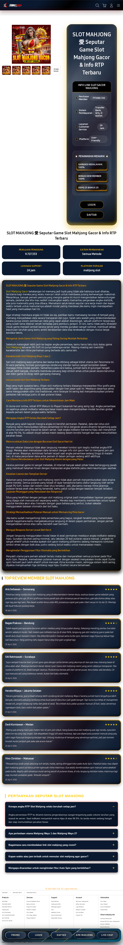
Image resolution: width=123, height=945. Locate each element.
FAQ (52, 909)
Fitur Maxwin (30, 912)
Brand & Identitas (104, 927)
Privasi (19, 942)
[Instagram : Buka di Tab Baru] (117, 942)
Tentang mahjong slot (106, 918)
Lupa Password (80, 907)
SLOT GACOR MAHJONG (8, 915)
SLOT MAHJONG (6, 912)
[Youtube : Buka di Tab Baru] (120, 942)
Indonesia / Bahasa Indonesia (8, 942)
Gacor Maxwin (104, 904)
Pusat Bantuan (55, 901)
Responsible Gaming (56, 918)
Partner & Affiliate (105, 924)
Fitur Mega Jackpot (32, 915)
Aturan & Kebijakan (105, 907)
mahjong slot (5, 909)
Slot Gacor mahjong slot (82, 901)
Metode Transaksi (31, 909)
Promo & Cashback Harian (33, 901)
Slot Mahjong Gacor (17, 291)
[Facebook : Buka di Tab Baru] (110, 942)
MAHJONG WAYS (6, 904)
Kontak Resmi (103, 909)
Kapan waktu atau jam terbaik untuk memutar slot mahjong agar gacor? (48, 856)
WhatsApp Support (56, 907)
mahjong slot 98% (56, 904)
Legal (25, 942)
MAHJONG (5, 901)
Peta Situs (30, 942)
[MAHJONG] (9, 5)
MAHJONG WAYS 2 (7, 907)
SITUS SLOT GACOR (7, 920)
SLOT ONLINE (5, 918)
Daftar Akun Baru (80, 904)
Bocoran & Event (31, 904)
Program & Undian (31, 907)
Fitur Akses (103, 901)
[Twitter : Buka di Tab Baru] (113, 942)
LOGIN (92, 204)
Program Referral (31, 918)
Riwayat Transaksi (80, 909)
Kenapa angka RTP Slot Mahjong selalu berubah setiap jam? (42, 806)
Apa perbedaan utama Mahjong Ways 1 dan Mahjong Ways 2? (42, 833)
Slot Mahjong (13, 347)
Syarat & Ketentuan (56, 915)
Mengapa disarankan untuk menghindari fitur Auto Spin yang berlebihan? (49, 868)
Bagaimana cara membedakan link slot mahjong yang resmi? (42, 845)
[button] (104, 5)
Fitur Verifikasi (80, 912)
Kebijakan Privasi (55, 912)
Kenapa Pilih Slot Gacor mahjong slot (110, 921)
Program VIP (79, 915)
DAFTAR (92, 214)
